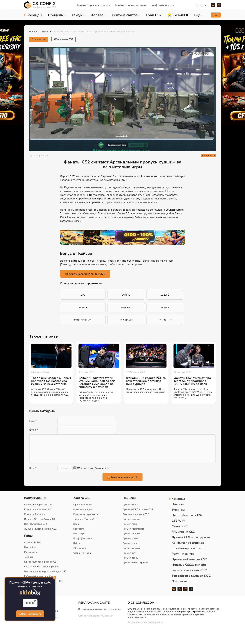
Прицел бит (128, 553)
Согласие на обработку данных (95, 615)
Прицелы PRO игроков (135, 562)
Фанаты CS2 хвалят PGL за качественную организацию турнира (146, 380)
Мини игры (79, 533)
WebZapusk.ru (155, 622)
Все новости (39, 39)
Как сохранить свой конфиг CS (41, 566)
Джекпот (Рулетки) (83, 519)
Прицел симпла (131, 519)
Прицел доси (129, 543)
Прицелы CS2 (130, 504)
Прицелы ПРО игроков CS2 (137, 509)
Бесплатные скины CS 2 (189, 570)
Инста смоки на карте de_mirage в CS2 (45, 571)
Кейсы (76, 543)
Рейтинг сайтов (183, 554)
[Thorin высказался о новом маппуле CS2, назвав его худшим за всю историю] (51, 356)
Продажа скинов (82, 504)
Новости (46, 31)
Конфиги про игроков (188, 543)
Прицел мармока (131, 548)
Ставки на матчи (82, 553)
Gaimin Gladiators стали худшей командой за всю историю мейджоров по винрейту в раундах (97, 382)
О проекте (179, 581)
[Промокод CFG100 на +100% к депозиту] (122, 237)
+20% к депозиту (30, 614)
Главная (33, 31)
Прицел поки (129, 524)
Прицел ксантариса (133, 528)
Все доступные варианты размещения (99, 609)
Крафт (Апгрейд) (82, 538)
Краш (76, 524)
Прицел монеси (131, 533)
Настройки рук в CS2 (187, 515)
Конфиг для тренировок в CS (40, 561)
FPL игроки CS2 (183, 532)
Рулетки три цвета (83, 509)
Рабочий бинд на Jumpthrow (40, 576)
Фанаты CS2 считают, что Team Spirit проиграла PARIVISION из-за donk (192, 380)
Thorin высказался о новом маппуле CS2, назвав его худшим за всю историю (51, 380)
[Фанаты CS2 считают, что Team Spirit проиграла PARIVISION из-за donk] (194, 356)
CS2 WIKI (178, 521)
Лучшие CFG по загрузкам (191, 537)
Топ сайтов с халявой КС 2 (191, 576)
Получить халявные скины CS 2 (85, 274)
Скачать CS (180, 526)
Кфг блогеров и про (186, 548)
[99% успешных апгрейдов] (178, 14)
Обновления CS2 (63, 39)
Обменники (79, 548)
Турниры (178, 510)
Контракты (79, 528)
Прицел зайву (130, 557)
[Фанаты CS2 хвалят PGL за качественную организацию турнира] (146, 356)
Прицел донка (130, 538)
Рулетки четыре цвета (85, 514)
